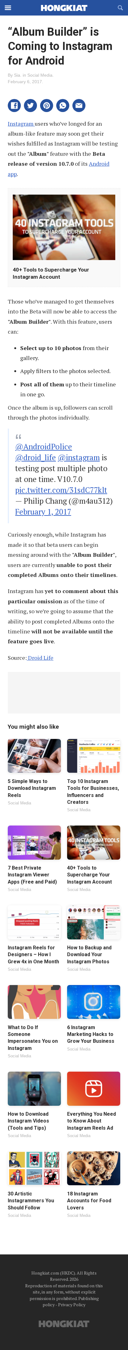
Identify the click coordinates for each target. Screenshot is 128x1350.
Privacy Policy (71, 1304)
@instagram (79, 457)
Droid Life (40, 657)
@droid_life (35, 457)
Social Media (40, 75)
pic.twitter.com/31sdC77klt (61, 490)
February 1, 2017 (43, 511)
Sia (17, 75)
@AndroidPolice (43, 446)
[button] (14, 105)
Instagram (21, 123)
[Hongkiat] (64, 8)
